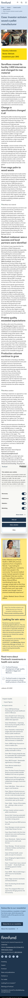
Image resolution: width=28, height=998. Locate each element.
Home (2, 7)
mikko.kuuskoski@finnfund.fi (9, 453)
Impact (9, 7)
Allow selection (14, 525)
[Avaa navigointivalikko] (26, 2)
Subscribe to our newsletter (12, 924)
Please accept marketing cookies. (14, 613)
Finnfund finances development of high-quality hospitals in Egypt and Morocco (15, 670)
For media (4, 979)
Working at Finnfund (7, 986)
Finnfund (3, 968)
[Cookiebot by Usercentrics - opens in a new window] (19, 467)
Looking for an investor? (8, 983)
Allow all (14, 519)
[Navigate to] (2, 956)
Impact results (17, 7)
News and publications (8, 972)
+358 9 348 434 (18, 952)
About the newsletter (8, 929)
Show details (19, 514)
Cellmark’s (9, 326)
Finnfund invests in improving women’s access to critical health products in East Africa (16, 680)
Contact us (4, 976)
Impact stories (6, 9)
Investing (4, 961)
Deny (14, 530)
